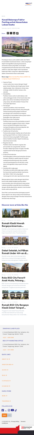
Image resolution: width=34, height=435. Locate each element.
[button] (8, 33)
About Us (5, 359)
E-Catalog (5, 381)
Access (4, 370)
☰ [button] (31, 3)
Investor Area (7, 364)
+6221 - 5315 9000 (8, 350)
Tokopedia (5, 401)
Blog (3, 375)
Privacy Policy (15, 421)
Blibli (4, 396)
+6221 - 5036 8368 (8, 337)
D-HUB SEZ (5, 386)
